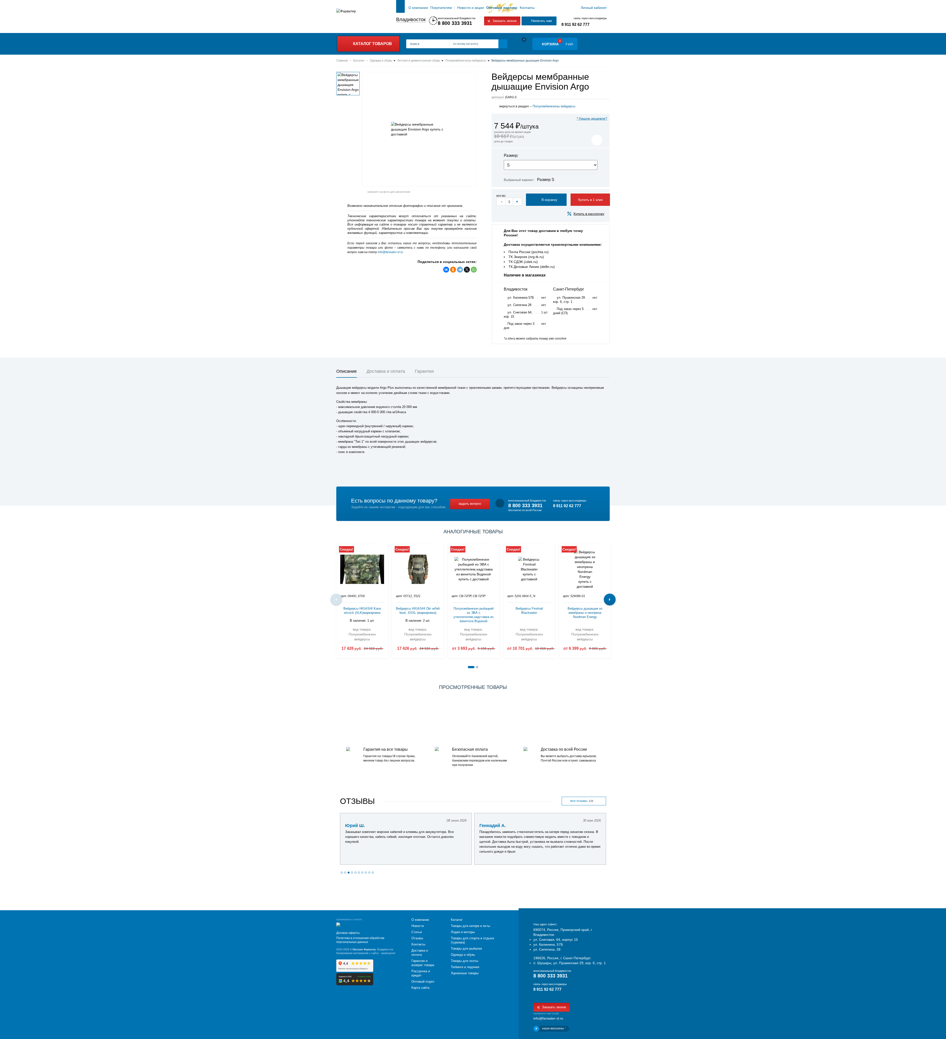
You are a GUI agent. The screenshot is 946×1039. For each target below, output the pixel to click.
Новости (417, 926)
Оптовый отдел (422, 981)
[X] (467, 270)
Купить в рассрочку (589, 214)
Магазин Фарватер (364, 949)
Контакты (527, 8)
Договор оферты (348, 933)
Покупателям (441, 8)
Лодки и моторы (463, 932)
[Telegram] (460, 270)
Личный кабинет (594, 8)
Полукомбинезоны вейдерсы (554, 106)
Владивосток (411, 19)
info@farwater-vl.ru (390, 252)
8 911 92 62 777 (575, 24)
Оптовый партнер (501, 8)
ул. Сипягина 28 (519, 305)
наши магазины (554, 1028)
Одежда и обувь (463, 955)
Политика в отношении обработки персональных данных (360, 940)
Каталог (457, 920)
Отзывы (417, 938)
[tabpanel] (362, 599)
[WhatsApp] (474, 270)
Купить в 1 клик (590, 200)
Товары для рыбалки (466, 948)
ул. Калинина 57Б (520, 297)
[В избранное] (596, 140)
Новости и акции (470, 8)
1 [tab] (471, 667)
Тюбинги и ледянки (465, 967)
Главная (400, 7)
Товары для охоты (464, 961)
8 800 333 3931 (455, 23)
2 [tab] (477, 667)
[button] (342, 873)
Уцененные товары (464, 973)
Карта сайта (420, 988)
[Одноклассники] (453, 270)
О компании (418, 8)
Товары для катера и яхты (470, 926)
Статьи (416, 932)
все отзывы (581, 801)
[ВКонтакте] (446, 270)
